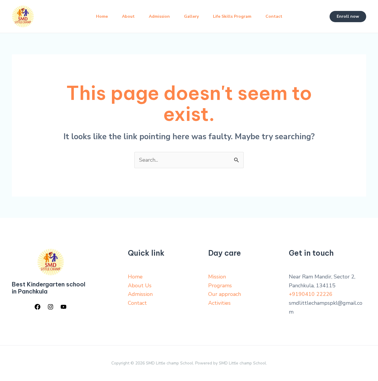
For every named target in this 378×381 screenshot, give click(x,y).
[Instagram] (50, 307)
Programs (220, 285)
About (128, 16)
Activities (219, 303)
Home (102, 16)
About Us (139, 285)
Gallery (191, 16)
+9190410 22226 (311, 294)
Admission (159, 16)
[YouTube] (63, 307)
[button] (348, 16)
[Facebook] (37, 307)
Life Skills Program (232, 16)
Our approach (224, 294)
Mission (217, 276)
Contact (273, 16)
